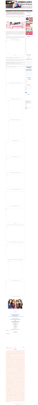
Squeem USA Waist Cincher (17, 396)
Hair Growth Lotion (18, 372)
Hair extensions (11, 372)
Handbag (9, 374)
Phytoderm (18, 388)
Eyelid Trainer (18, 367)
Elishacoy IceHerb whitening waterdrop (18, 365)
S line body (15, 391)
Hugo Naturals (12, 376)
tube (14, 399)
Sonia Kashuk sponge (18, 395)
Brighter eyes (9, 357)
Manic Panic (20, 382)
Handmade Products (12, 374)
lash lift (13, 378)
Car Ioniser (9, 359)
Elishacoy (7, 365)
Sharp (18, 393)
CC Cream (23, 359)
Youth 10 (7, 401)
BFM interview (16, 355)
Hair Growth (15, 372)
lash (12, 378)
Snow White (14, 395)
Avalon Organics (22, 352)
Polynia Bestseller (10, 389)
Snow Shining (11, 395)
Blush (20, 355)
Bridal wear (7, 357)
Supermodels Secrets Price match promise (18, 398)
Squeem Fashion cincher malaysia (11, 396)
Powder (17, 389)
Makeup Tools (17, 382)
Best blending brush (19, 354)
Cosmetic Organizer (7, 363)
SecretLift (10, 393)
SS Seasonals (21, 396)
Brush (18, 357)
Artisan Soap (9, 352)
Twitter (26, 104)
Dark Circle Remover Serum (19, 363)
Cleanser (10, 361)
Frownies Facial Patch (14, 370)
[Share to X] (7, 330)
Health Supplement (16, 374)
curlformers (13, 363)
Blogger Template (17, 404)
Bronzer (12, 357)
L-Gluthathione (8, 378)
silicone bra (22, 393)
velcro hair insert (20, 399)
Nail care (16, 384)
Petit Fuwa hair (13, 388)
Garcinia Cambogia (21, 370)
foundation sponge (9, 370)
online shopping (23, 387)
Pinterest (26, 106)
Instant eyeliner (17, 376)
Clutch (24, 361)
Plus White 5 (7, 389)
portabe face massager (14, 389)
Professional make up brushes (21, 389)
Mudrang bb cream (7, 384)
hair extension (8, 372)
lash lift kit (19, 378)
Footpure (17, 369)
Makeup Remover (9, 382)
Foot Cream (15, 369)
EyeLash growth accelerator (11, 367)
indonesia (15, 376)
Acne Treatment (22, 350)
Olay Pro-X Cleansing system (20, 386)
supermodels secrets (11, 398)
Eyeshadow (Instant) (10, 368)
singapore (9, 394)
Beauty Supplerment (11, 354)
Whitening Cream (17, 400)
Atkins (20, 352)
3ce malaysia (18, 350)
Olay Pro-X (16, 386)
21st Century (10, 350)
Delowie (23, 363)
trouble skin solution (11, 399)
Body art (22, 355)
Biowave (18, 355)
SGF (14, 393)
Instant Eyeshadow (21, 376)
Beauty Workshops (15, 354)
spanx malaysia (21, 395)
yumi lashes (10, 401)
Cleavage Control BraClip (14, 361)
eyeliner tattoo (21, 367)
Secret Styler (7, 393)
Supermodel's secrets (12, 397)
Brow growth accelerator (15, 357)
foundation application (20, 369)
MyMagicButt (13, 384)
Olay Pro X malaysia (12, 386)
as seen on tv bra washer (13, 352)
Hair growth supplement (22, 372)
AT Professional (17, 352)
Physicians (16, 388)
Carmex (11, 359)
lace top (10, 378)
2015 (8, 350)
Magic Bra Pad (15, 380)
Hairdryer (7, 374)
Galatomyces (18, 370)
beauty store (7, 354)
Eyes (23, 367)
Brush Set (21, 357)
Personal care (9, 388)
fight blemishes (9, 369)
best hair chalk (23, 354)
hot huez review (9, 376)
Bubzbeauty (7, 31)
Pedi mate (7, 388)
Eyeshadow (7, 368)
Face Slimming (21, 368)
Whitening (14, 400)
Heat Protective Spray (21, 374)
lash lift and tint (16, 378)
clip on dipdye (18, 361)
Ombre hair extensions (19, 387)
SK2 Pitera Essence (14, 394)
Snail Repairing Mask (8, 395)
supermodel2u (23, 397)
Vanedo (17, 399)
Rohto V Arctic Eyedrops (12, 391)
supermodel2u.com (7, 398)
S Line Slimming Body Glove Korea (20, 391)
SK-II (11, 394)
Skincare (20, 394)
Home (25, 80)
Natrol (19, 384)
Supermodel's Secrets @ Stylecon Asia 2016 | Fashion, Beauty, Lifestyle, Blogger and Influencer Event (15, 13)
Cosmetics (11, 363)
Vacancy (16, 399)
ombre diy (16, 387)
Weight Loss (12, 400)
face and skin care (14, 368)
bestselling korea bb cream (8, 355)
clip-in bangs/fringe (21, 361)
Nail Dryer (18, 384)
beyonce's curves (12, 355)
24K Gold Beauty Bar (14, 350)
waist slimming (9, 400)
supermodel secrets (7, 397)
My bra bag (11, 384)
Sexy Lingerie (12, 393)
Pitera (23, 388)
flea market (12, 369)
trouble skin (8, 399)
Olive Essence (13, 387)
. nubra (6, 350)
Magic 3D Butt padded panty (10, 380)
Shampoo (16, 393)
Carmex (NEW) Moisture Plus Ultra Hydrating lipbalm (17, 359)
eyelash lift (15, 367)
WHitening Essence (21, 400)
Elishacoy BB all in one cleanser (11, 365)
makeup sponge (13, 382)
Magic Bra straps (18, 380)
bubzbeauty (23, 357)
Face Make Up (18, 368)
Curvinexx (16, 363)
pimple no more (21, 388)
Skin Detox (18, 394)
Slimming (23, 394)
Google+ (26, 105)
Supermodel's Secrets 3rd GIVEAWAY (17, 397)
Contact (26, 83)
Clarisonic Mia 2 (7, 361)
